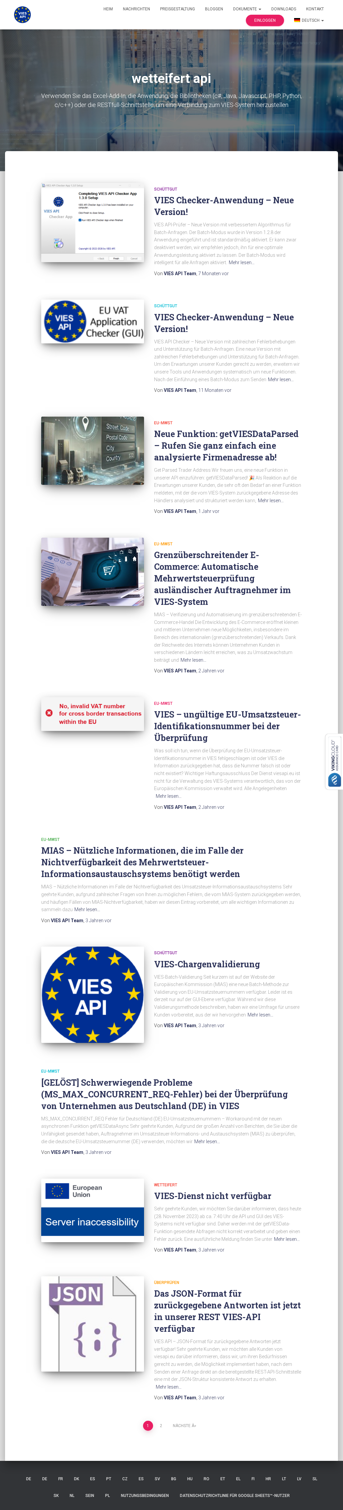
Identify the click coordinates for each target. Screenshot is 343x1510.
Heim (108, 9)
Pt (108, 1479)
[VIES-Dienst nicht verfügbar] (92, 1210)
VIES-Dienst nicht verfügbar (212, 1195)
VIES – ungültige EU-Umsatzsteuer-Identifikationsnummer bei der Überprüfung (227, 726)
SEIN (89, 1495)
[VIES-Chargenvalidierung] (92, 995)
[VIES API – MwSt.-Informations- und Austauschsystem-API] (22, 14)
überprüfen (166, 1282)
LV (299, 1479)
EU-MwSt (163, 423)
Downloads (283, 9)
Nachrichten (136, 9)
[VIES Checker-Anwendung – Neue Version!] (92, 222)
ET (222, 1479)
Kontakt (315, 9)
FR (60, 1479)
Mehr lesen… (242, 262)
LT (284, 1479)
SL (315, 1479)
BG (173, 1479)
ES (92, 1479)
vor (213, 273)
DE (28, 1479)
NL (72, 1495)
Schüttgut (165, 189)
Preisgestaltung (177, 9)
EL (238, 1479)
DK (76, 1479)
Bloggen (214, 9)
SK (56, 1495)
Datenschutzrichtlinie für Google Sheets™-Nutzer (235, 1495)
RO (206, 1479)
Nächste (182, 1425)
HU (190, 1479)
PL (107, 1495)
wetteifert (165, 1185)
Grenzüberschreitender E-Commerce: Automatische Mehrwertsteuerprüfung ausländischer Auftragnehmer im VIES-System (222, 578)
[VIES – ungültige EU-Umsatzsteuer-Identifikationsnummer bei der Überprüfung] (92, 714)
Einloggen (265, 20)
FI (253, 1479)
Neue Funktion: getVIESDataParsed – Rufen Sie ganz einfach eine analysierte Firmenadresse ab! (226, 445)
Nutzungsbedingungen (145, 1495)
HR (268, 1479)
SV (157, 1479)
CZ (125, 1479)
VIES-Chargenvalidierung (207, 964)
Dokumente (245, 9)
